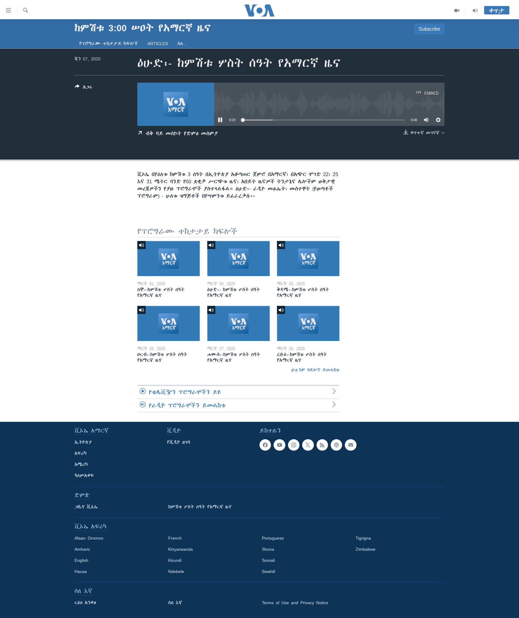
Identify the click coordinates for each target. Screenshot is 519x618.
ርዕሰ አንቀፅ (85, 602)
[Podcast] (336, 445)
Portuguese (273, 538)
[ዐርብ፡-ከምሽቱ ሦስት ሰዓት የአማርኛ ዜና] (168, 323)
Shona (268, 549)
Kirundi (174, 560)
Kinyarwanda (180, 549)
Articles (157, 43)
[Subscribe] (350, 445)
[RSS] (322, 445)
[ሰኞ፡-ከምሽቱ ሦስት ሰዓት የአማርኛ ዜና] (168, 258)
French (175, 538)
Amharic (82, 549)
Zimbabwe (365, 549)
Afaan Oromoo (88, 538)
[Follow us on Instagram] (293, 445)
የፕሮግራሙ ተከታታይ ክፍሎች (108, 43)
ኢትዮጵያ (83, 442)
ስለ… (182, 43)
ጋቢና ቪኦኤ (86, 507)
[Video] (457, 10)
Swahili (268, 571)
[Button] (84, 88)
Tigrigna (363, 538)
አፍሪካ (80, 453)
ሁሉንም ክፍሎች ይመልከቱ (315, 369)
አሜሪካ (81, 464)
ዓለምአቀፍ (84, 475)
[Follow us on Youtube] (279, 445)
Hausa (80, 571)
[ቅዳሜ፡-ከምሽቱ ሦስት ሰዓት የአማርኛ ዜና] (308, 258)
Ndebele (176, 571)
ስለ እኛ (175, 602)
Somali (268, 560)
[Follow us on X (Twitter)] (308, 445)
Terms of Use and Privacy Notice (295, 602)
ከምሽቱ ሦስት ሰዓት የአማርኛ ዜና (200, 507)
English (81, 560)
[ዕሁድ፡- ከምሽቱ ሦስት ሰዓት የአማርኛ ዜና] (238, 258)
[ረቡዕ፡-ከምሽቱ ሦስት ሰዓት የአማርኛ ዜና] (308, 323)
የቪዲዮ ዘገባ (178, 442)
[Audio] (475, 10)
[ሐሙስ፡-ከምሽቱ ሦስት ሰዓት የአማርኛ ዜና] (238, 323)
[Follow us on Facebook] (265, 445)
